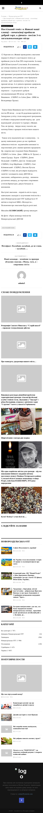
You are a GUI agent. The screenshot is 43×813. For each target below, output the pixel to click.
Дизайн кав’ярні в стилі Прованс (25, 715)
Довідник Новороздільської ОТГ (12, 634)
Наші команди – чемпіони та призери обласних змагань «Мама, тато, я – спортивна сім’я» (21, 262)
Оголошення (5, 644)
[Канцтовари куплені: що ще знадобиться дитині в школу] (6, 705)
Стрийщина (5, 647)
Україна (4, 650)
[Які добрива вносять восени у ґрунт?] (6, 741)
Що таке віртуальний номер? (12, 694)
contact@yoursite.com (25, 794)
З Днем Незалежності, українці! (24, 548)
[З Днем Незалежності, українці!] (6, 550)
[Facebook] (21, 800)
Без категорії (5, 631)
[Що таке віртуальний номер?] (21, 678)
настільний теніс (8, 228)
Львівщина (5, 637)
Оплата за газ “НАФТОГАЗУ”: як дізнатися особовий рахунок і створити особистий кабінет (27, 752)
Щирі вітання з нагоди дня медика (15, 438)
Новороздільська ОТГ (7, 26)
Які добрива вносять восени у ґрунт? (26, 738)
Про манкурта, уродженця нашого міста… (18, 361)
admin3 (6, 41)
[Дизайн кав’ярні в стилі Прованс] (6, 717)
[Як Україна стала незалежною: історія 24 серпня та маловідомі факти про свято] (6, 562)
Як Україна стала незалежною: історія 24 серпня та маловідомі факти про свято (27, 562)
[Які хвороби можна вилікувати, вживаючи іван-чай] (6, 729)
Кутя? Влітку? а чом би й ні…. (13, 517)
